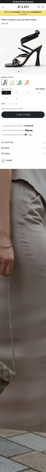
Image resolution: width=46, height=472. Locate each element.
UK (3, 89)
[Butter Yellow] (12, 83)
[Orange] (27, 83)
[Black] (4, 83)
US (7, 89)
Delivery (5, 148)
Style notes (7, 143)
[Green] (19, 83)
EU (11, 89)
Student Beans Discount (23, 2)
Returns (5, 154)
